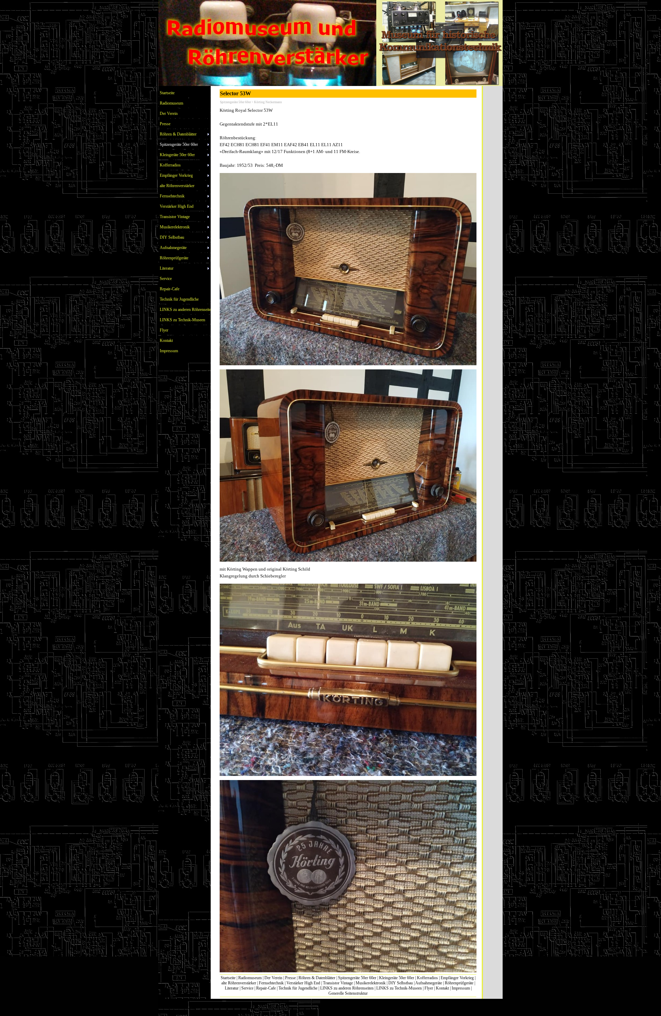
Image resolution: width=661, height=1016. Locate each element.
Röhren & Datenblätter (316, 977)
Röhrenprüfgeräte (459, 983)
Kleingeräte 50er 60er (396, 977)
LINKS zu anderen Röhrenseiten (347, 988)
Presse (290, 977)
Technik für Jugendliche (298, 988)
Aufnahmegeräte (428, 983)
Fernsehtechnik (271, 983)
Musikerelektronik (371, 983)
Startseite (228, 977)
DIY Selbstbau (400, 983)
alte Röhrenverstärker (238, 983)
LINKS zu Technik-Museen (399, 988)
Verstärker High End (303, 983)
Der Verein (273, 977)
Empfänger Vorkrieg (457, 977)
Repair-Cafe (266, 988)
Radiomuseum (250, 977)
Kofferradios (427, 977)
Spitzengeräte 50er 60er (357, 977)
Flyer (428, 988)
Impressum (461, 988)
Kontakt (442, 988)
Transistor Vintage (338, 983)
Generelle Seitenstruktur (348, 993)
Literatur (232, 988)
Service (247, 988)
